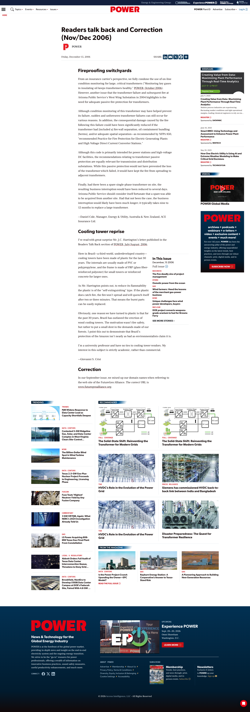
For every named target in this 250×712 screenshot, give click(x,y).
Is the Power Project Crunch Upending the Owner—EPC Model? (112, 577)
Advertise (218, 9)
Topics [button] (18, 9)
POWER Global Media (215, 203)
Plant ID (202, 9)
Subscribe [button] (230, 9)
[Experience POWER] (205, 2)
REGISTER (205, 117)
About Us (131, 666)
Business (156, 271)
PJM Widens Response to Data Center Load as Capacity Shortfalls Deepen (76, 412)
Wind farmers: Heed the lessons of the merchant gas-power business (169, 292)
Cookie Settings (107, 676)
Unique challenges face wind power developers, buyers (167, 302)
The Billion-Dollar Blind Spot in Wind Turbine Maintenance (74, 455)
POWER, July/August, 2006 (130, 244)
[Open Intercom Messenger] (243, 703)
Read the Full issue (108, 583)
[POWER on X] (48, 673)
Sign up (211, 676)
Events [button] (28, 9)
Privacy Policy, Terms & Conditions (116, 670)
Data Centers (69, 428)
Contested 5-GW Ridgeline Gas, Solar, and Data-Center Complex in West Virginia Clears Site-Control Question (76, 436)
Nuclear (156, 307)
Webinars (207, 69)
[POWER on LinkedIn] (53, 673)
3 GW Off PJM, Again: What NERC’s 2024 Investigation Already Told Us (76, 518)
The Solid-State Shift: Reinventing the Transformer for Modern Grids (123, 442)
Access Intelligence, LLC (118, 696)
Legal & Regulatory (72, 556)
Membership (118, 666)
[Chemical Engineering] (182, 2)
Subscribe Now (221, 266)
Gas (154, 286)
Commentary (67, 513)
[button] (3, 9)
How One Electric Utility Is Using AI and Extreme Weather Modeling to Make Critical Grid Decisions (221, 156)
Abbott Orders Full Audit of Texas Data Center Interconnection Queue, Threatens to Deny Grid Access (76, 564)
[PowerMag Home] (125, 9)
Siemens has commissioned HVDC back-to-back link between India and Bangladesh (190, 489)
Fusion (65, 492)
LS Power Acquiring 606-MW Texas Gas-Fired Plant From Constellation (75, 540)
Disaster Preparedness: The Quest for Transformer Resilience (186, 535)
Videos (206, 174)
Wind (154, 298)
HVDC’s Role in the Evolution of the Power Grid (125, 489)
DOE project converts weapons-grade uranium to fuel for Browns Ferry (169, 313)
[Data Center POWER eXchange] (227, 2)
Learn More (171, 644)
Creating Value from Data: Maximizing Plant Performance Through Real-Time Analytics (221, 101)
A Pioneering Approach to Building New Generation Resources (200, 576)
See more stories (162, 320)
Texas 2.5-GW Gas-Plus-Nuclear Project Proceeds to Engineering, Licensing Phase (75, 477)
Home (4, 15)
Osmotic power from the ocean (168, 282)
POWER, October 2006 (148, 88)
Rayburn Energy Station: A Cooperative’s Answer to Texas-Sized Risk (156, 577)
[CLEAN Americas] (242, 2)
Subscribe (184, 679)
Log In (242, 9)
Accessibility (124, 676)
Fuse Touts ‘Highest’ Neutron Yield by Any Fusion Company (73, 497)
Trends (65, 407)
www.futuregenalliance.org (94, 387)
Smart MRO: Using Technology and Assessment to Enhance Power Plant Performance (220, 133)
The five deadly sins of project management (168, 275)
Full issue (158, 266)
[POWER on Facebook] (43, 673)
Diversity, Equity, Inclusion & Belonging (118, 673)
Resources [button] (41, 9)
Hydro (155, 280)
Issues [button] (53, 9)
